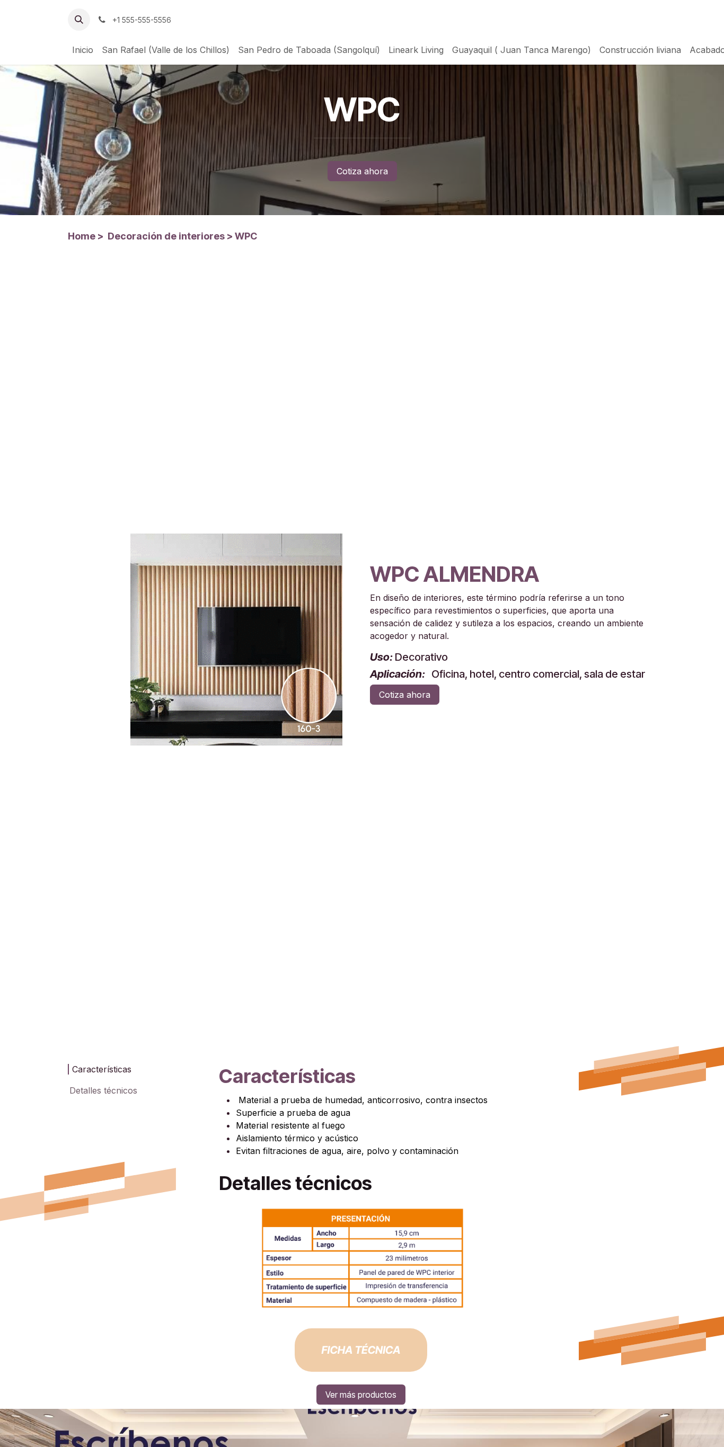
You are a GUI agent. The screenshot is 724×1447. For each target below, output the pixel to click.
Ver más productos (360, 1394)
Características (101, 1069)
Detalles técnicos (103, 1090)
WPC (246, 236)
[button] (79, 19)
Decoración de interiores (166, 236)
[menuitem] (83, 49)
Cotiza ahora (362, 171)
